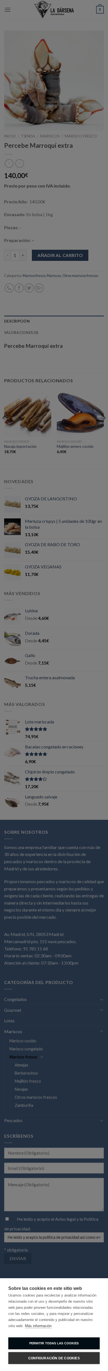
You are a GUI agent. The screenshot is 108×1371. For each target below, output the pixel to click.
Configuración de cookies (54, 1358)
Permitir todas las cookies (54, 1343)
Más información (38, 1326)
